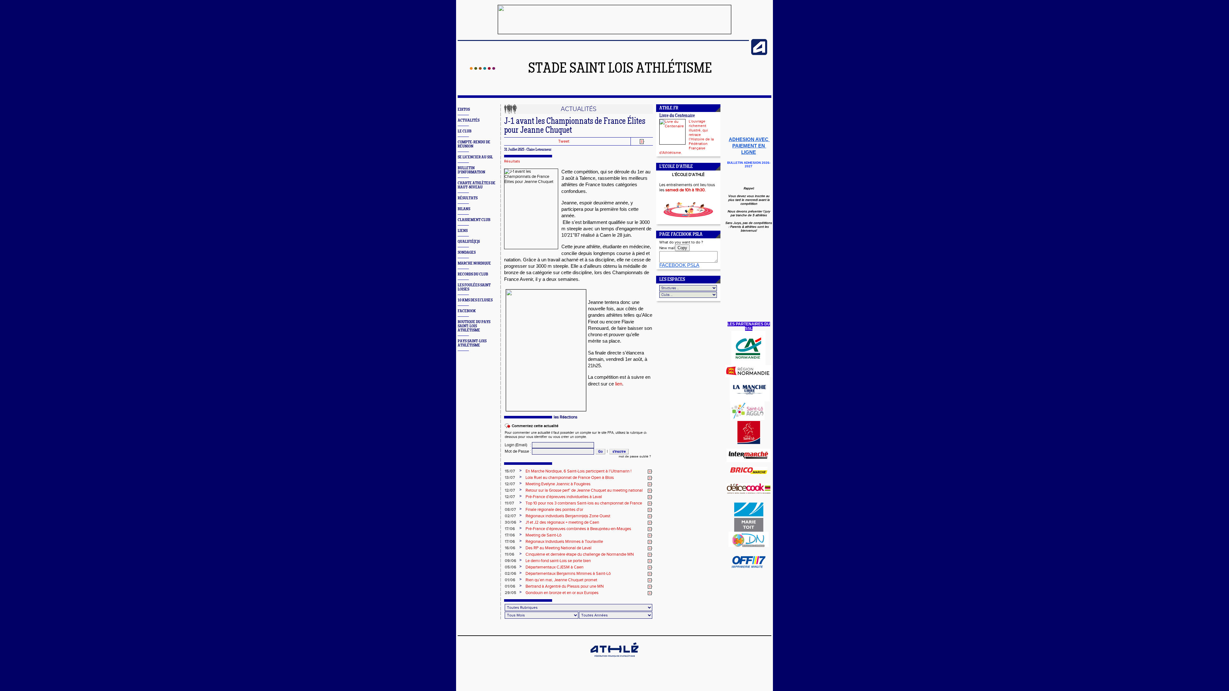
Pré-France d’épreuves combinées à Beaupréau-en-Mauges (578, 528)
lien (618, 383)
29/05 (510, 592)
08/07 (510, 509)
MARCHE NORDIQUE (474, 263)
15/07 (510, 471)
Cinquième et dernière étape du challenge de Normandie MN (580, 554)
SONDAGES (467, 252)
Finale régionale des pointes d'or (554, 509)
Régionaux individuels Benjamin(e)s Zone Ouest (568, 516)
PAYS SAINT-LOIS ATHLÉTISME (472, 343)
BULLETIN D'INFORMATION (471, 170)
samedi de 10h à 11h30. (685, 190)
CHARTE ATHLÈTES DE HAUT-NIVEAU (476, 185)
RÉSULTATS (468, 198)
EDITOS (464, 109)
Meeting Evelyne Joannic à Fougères (558, 484)
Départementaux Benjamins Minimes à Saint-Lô (568, 573)
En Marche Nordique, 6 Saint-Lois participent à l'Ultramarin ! (578, 471)
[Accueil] (482, 68)
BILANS (464, 209)
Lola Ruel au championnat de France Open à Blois (570, 477)
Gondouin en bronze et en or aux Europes (562, 592)
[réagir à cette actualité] (650, 471)
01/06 (510, 580)
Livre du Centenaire (677, 116)
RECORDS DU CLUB (473, 274)
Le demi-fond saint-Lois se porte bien (558, 560)
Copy (682, 247)
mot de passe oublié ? (635, 456)
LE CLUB (464, 131)
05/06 (510, 567)
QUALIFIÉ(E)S (469, 242)
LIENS (463, 231)
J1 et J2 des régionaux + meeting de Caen (562, 522)
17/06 (510, 528)
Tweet (563, 141)
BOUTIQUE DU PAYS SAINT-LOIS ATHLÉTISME (474, 326)
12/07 (510, 484)
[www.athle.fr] (759, 53)
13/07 (510, 477)
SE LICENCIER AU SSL (475, 157)
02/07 (510, 516)
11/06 (509, 554)
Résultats (512, 161)
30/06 (510, 522)
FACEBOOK (467, 311)
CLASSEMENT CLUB (474, 220)
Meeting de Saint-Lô (543, 535)
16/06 (510, 548)
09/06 (510, 560)
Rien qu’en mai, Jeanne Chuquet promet (561, 580)
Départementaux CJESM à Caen (554, 567)
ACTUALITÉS (468, 120)
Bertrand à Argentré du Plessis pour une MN (565, 586)
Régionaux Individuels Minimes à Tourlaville (564, 541)
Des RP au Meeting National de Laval (558, 548)
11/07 (509, 503)
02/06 (510, 573)
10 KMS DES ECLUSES (475, 300)
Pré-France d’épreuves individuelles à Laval (564, 496)
